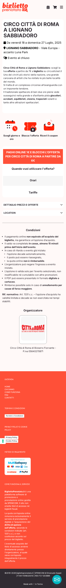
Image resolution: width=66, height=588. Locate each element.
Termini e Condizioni (14, 416)
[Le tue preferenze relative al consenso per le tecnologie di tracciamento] (3, 441)
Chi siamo (9, 389)
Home (7, 386)
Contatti (9, 398)
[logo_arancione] (15, 3)
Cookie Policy (11, 441)
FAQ (6, 395)
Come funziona (12, 392)
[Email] (57, 579)
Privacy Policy (11, 437)
